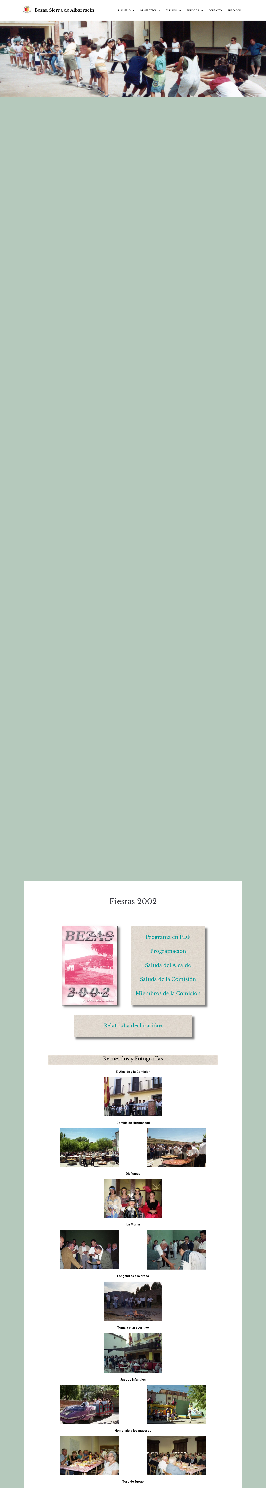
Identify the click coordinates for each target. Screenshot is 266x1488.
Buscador (234, 10)
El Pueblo (124, 10)
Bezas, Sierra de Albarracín (64, 10)
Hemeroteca (148, 10)
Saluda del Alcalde (168, 965)
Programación (168, 951)
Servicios (193, 10)
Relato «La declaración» (133, 1026)
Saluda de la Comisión (168, 979)
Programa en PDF (168, 937)
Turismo (171, 10)
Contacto (215, 10)
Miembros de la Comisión (168, 994)
